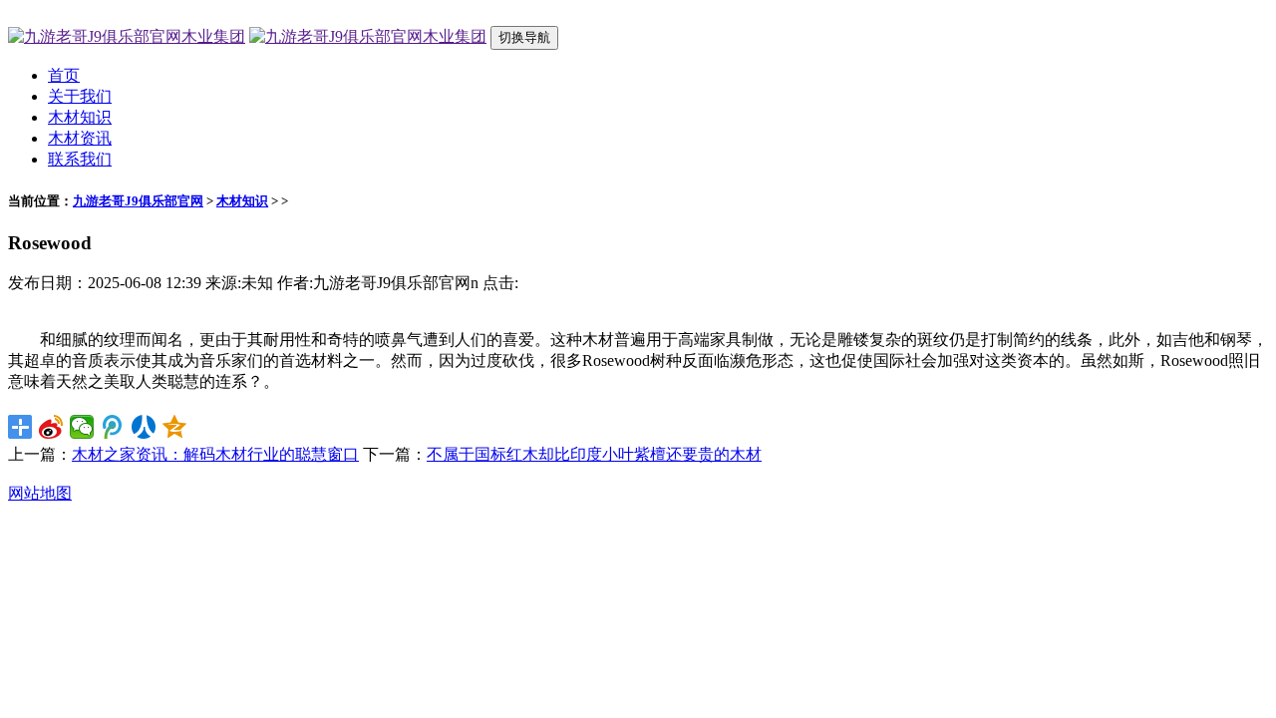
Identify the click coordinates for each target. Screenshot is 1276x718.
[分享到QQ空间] (174, 427)
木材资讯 (80, 138)
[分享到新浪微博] (51, 427)
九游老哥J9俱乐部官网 (138, 200)
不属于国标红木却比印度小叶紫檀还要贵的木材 (594, 454)
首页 (64, 75)
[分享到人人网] (144, 427)
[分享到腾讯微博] (113, 427)
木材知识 (80, 117)
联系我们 (80, 159)
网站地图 (40, 493)
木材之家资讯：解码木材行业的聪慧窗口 (215, 454)
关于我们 (80, 96)
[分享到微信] (82, 427)
